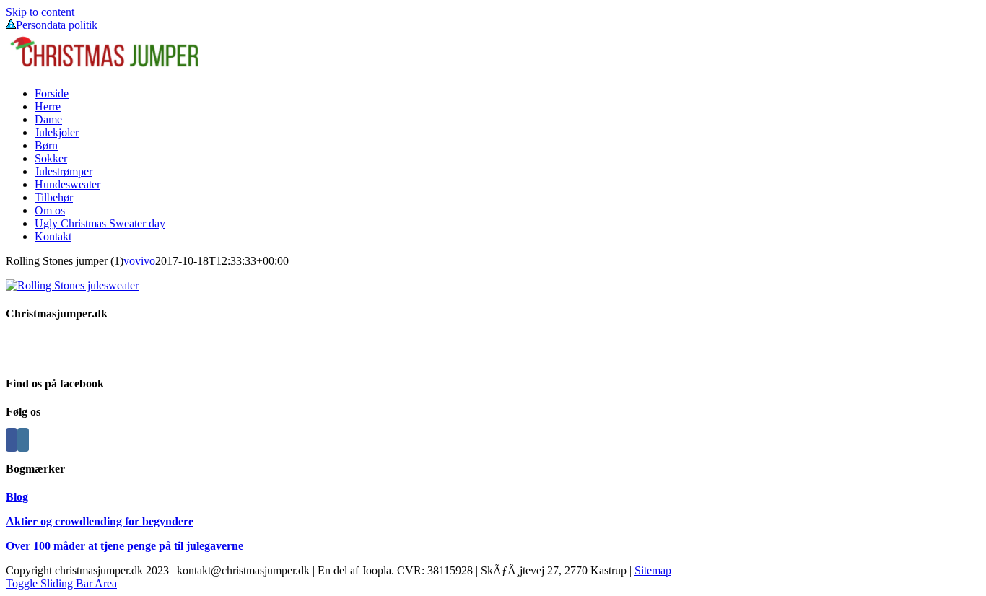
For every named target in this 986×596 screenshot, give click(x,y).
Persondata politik (56, 25)
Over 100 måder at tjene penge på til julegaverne (124, 546)
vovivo (139, 261)
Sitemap (652, 570)
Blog (17, 497)
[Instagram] (23, 440)
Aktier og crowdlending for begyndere (99, 521)
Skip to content (40, 12)
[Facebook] (11, 440)
